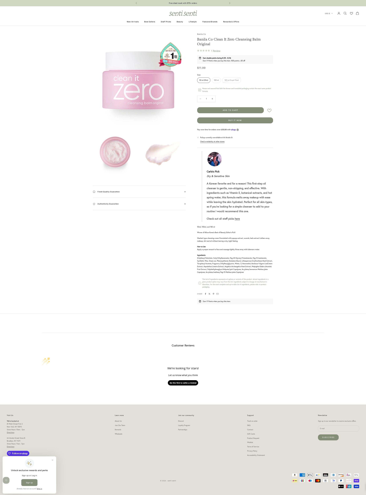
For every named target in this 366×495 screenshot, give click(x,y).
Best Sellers (149, 22)
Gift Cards (251, 434)
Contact (250, 430)
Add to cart (230, 110)
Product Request (253, 438)
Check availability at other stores (212, 141)
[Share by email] (217, 294)
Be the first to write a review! (183, 382)
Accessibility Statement (256, 455)
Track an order (252, 421)
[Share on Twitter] (209, 294)
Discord (181, 421)
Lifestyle (193, 22)
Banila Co (201, 34)
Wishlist (250, 442)
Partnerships (182, 430)
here (237, 218)
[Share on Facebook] (205, 294)
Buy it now (235, 120)
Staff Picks (166, 22)
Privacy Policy (252, 451)
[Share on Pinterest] (213, 294)
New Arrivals (133, 22)
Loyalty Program (184, 425)
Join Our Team (120, 425)
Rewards (118, 430)
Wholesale (118, 434)
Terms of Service (253, 447)
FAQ (248, 425)
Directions (10, 432)
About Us (118, 421)
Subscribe (328, 437)
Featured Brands (209, 22)
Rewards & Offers (231, 22)
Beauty (180, 22)
